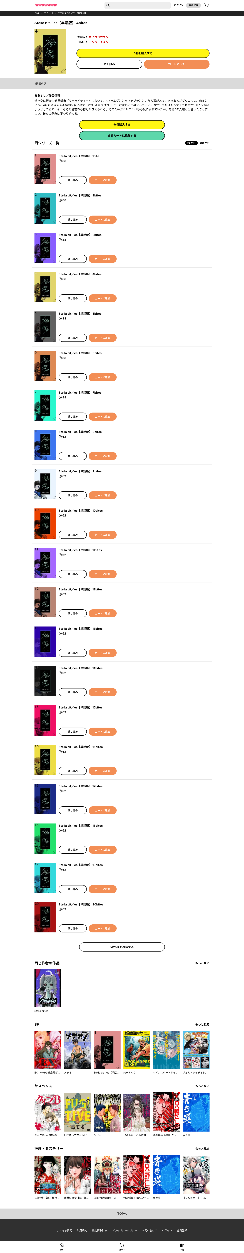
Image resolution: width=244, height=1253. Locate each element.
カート (122, 1249)
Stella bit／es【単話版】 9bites (80, 471)
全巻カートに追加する (122, 135)
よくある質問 (64, 1230)
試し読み (109, 64)
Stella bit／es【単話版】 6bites (80, 353)
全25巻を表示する (122, 947)
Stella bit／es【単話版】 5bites (80, 313)
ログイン (178, 5)
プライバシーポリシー (124, 1230)
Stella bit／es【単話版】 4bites (80, 274)
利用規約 (82, 1230)
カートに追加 (176, 64)
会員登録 (193, 5)
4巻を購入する (143, 53)
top (36, 13)
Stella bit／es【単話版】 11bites (80, 550)
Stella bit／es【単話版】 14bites (81, 668)
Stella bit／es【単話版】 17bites (81, 786)
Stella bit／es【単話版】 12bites (81, 589)
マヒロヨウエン (99, 37)
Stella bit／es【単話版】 (72, 13)
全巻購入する (122, 124)
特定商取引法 (99, 1230)
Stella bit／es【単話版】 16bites (81, 747)
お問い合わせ (149, 1230)
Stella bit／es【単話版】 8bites (80, 432)
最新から (205, 142)
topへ (122, 1213)
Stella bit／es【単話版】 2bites (80, 195)
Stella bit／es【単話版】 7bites (80, 392)
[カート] (206, 5)
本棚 (182, 1249)
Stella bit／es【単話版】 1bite (79, 156)
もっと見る (202, 963)
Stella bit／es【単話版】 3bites (80, 235)
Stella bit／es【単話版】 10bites (81, 510)
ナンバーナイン (99, 42)
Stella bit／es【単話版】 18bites (81, 825)
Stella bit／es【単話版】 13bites (81, 628)
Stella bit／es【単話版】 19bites (81, 865)
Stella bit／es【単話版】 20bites (81, 904)
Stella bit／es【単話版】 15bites (81, 707)
